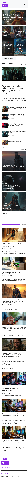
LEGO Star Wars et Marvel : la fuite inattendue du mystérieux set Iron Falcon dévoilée (17, 116)
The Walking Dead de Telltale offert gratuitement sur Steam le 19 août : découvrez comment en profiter (11, 355)
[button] (20, 4)
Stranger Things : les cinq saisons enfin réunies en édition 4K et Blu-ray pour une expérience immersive (17, 124)
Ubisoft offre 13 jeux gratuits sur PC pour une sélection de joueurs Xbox (20, 32)
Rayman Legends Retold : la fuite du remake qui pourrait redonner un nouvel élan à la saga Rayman (13, 16)
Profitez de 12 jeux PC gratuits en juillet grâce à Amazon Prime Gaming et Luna (13, 441)
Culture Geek (5, 83)
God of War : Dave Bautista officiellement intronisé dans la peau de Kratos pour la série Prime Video (17, 107)
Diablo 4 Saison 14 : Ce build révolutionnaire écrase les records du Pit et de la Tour (13, 207)
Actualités (6, 28)
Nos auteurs (12, 473)
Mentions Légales (5, 473)
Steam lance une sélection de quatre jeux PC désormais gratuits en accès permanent (13, 414)
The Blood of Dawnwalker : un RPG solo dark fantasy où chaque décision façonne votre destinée (13, 166)
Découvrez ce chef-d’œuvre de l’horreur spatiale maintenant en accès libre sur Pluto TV (13, 187)
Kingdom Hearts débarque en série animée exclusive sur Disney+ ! (16, 141)
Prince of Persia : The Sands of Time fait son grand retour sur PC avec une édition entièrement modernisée (13, 301)
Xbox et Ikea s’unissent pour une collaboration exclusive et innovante (11, 273)
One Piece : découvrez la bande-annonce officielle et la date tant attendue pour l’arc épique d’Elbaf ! (20, 47)
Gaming (5, 12)
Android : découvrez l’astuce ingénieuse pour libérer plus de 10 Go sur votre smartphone (14, 328)
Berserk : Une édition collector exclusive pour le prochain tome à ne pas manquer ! (7, 46)
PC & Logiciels (19, 28)
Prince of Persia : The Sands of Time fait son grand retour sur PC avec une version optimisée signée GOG (13, 245)
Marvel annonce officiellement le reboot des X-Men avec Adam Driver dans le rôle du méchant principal (17, 132)
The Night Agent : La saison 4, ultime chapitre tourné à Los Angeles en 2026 (7, 32)
